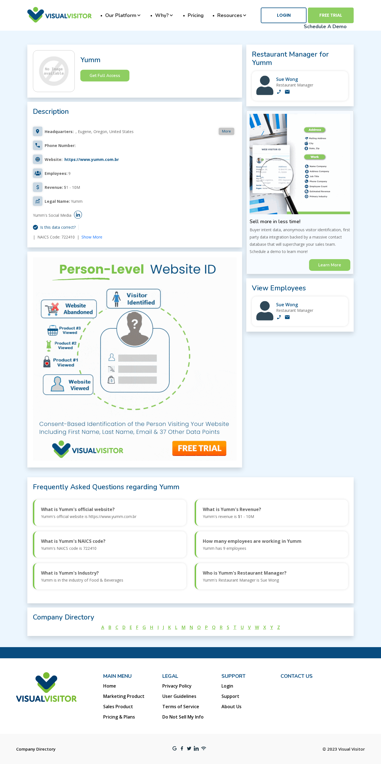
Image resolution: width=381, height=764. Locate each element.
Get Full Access (105, 75)
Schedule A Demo (325, 26)
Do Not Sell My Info (183, 717)
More (226, 131)
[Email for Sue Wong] (287, 92)
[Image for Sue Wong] (264, 93)
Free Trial (330, 15)
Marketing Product (123, 696)
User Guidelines (179, 696)
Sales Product (118, 706)
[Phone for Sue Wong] (279, 92)
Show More (91, 237)
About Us (231, 706)
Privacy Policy (177, 686)
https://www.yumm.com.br (91, 159)
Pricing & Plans (119, 717)
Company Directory (36, 749)
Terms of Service (180, 706)
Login (284, 15)
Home (109, 686)
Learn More (329, 265)
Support (230, 696)
